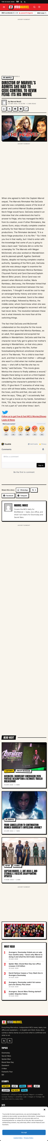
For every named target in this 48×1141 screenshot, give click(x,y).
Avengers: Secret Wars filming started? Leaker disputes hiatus (25, 992)
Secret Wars (6, 1056)
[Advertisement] (24, 45)
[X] (9, 108)
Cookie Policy (18, 1138)
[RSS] (25, 2)
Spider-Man (6, 1059)
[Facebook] (15, 108)
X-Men (4, 1068)
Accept (24, 1132)
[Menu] (4, 7)
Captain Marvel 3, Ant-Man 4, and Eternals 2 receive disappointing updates (20, 873)
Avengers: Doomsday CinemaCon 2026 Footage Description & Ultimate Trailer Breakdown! (23, 778)
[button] (44, 1109)
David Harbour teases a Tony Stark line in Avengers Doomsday (26, 974)
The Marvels (14, 76)
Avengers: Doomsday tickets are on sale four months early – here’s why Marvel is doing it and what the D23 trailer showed (25, 954)
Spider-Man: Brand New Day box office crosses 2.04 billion (25, 965)
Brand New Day (8, 1062)
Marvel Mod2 (16, 101)
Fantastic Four (7, 1072)
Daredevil (5, 1065)
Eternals (17, 866)
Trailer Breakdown (23, 770)
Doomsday (6, 1053)
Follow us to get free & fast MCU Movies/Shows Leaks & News (24, 418)
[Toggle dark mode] (39, 7)
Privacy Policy (28, 1138)
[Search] (34, 7)
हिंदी (17, 2)
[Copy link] (26, 109)
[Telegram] (20, 108)
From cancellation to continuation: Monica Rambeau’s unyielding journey (23, 826)
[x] (21, 2)
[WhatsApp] (4, 108)
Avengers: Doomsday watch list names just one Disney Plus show (25, 983)
